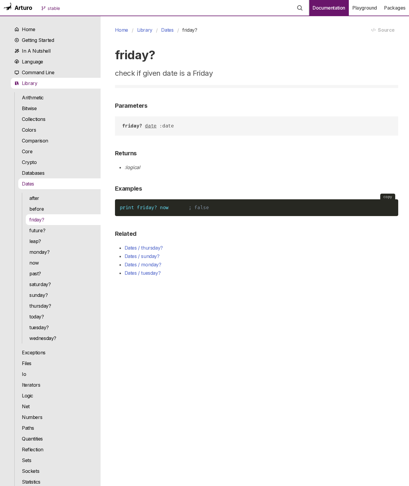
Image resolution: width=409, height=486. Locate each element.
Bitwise (29, 108)
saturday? (40, 284)
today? (36, 317)
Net (26, 406)
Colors (29, 130)
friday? (36, 220)
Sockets (30, 471)
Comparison (35, 141)
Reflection (32, 449)
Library (28, 83)
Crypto (29, 162)
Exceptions (34, 353)
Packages (394, 8)
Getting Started (36, 40)
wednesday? (42, 338)
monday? (39, 252)
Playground (364, 8)
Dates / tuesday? (143, 273)
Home (27, 29)
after (34, 198)
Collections (34, 119)
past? (35, 274)
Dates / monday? (143, 265)
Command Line (36, 72)
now (34, 263)
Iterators (31, 385)
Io (24, 374)
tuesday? (39, 327)
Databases (33, 173)
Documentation (329, 8)
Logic (27, 396)
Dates (28, 184)
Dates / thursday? (144, 248)
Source (385, 30)
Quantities (32, 439)
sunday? (38, 295)
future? (37, 230)
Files (26, 363)
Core (27, 151)
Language (31, 62)
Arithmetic (33, 98)
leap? (35, 241)
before (36, 209)
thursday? (40, 306)
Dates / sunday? (142, 256)
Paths (28, 428)
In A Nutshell (34, 51)
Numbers (32, 417)
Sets (26, 460)
